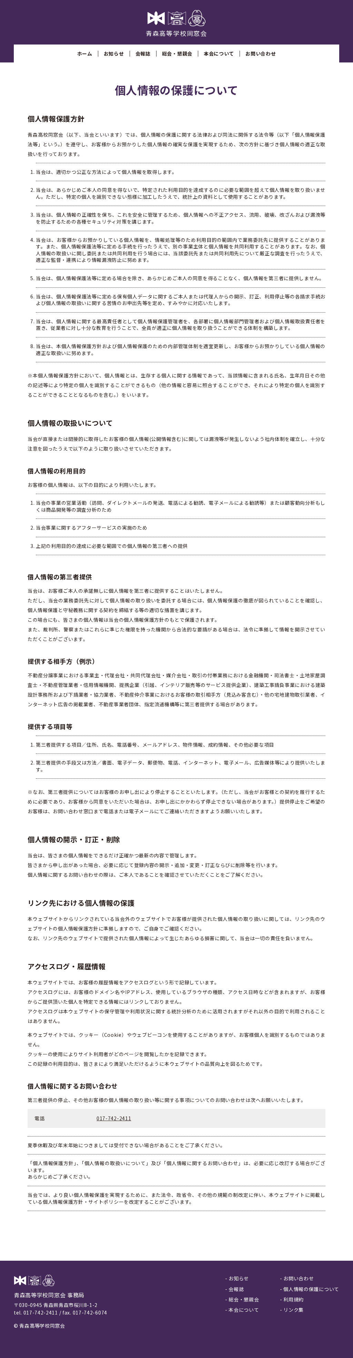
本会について (219, 53)
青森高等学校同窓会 (176, 33)
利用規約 (293, 1299)
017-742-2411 (114, 1118)
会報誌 (143, 53)
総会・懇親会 (177, 53)
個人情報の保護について (311, 1289)
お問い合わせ (260, 53)
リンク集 (293, 1309)
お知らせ (114, 53)
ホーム (84, 53)
